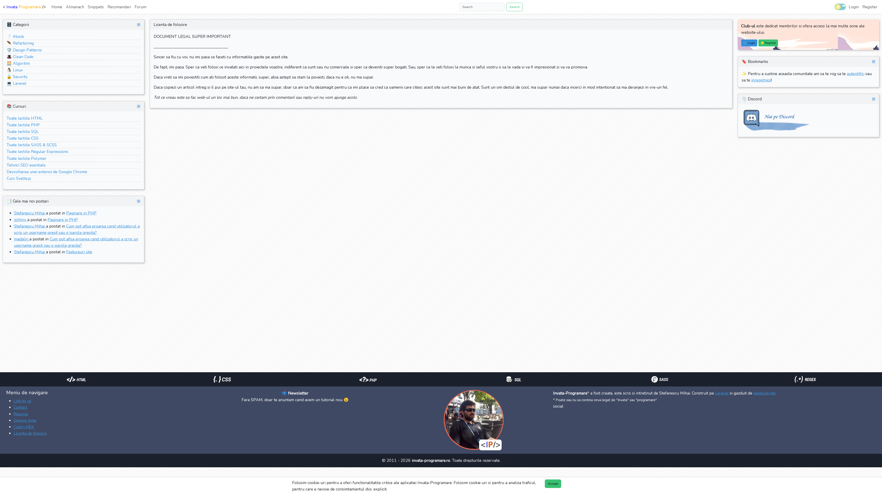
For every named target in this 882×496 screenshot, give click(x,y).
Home (56, 7)
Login (854, 7)
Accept (553, 483)
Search (514, 7)
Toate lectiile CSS (23, 138)
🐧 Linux (15, 70)
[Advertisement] (83, 278)
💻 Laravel (16, 83)
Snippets (96, 7)
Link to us (22, 401)
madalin (21, 239)
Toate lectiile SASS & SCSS (32, 145)
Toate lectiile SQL (23, 131)
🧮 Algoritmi (18, 63)
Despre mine (25, 420)
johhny (20, 220)
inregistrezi (761, 80)
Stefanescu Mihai (30, 213)
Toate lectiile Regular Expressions (37, 151)
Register (869, 7)
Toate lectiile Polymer (26, 158)
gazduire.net (764, 393)
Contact (20, 407)
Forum (140, 7)
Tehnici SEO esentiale (26, 165)
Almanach (75, 7)
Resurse (21, 414)
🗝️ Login (749, 43)
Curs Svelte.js (19, 178)
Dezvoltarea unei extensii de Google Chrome (47, 172)
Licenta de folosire (30, 433)
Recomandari (119, 7)
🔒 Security (17, 76)
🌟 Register (768, 43)
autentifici (855, 73)
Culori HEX (24, 427)
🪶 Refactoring (20, 43)
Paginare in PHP (81, 213)
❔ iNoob (15, 36)
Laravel (722, 393)
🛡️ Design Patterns (24, 50)
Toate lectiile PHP (23, 125)
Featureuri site (79, 252)
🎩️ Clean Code (20, 56)
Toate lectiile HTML (25, 118)
